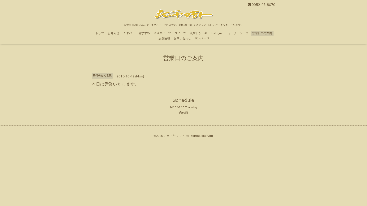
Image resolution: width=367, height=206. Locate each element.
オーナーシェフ (238, 33)
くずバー (129, 33)
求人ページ (202, 38)
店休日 (183, 112)
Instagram (217, 33)
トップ (99, 33)
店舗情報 (164, 38)
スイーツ (180, 33)
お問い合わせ (182, 38)
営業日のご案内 (262, 33)
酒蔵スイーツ (162, 33)
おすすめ (144, 33)
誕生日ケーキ (198, 33)
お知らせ (113, 33)
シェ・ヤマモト (174, 135)
